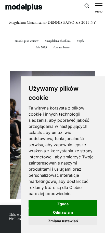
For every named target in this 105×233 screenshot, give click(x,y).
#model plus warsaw (26, 41)
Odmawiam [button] (63, 212)
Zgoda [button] (63, 204)
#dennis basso (61, 47)
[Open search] (87, 6)
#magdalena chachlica (58, 41)
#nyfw (80, 41)
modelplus (23, 6)
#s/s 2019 (41, 47)
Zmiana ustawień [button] (63, 221)
